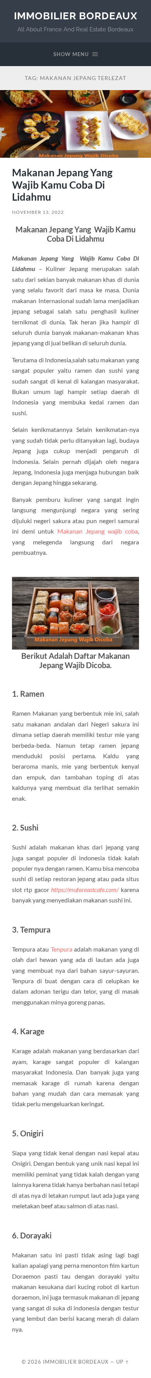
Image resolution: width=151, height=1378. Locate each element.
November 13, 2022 (38, 212)
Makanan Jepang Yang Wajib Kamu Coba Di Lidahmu (63, 184)
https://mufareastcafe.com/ (85, 889)
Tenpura (61, 949)
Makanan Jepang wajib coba (97, 531)
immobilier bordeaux (75, 16)
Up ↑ (122, 1362)
